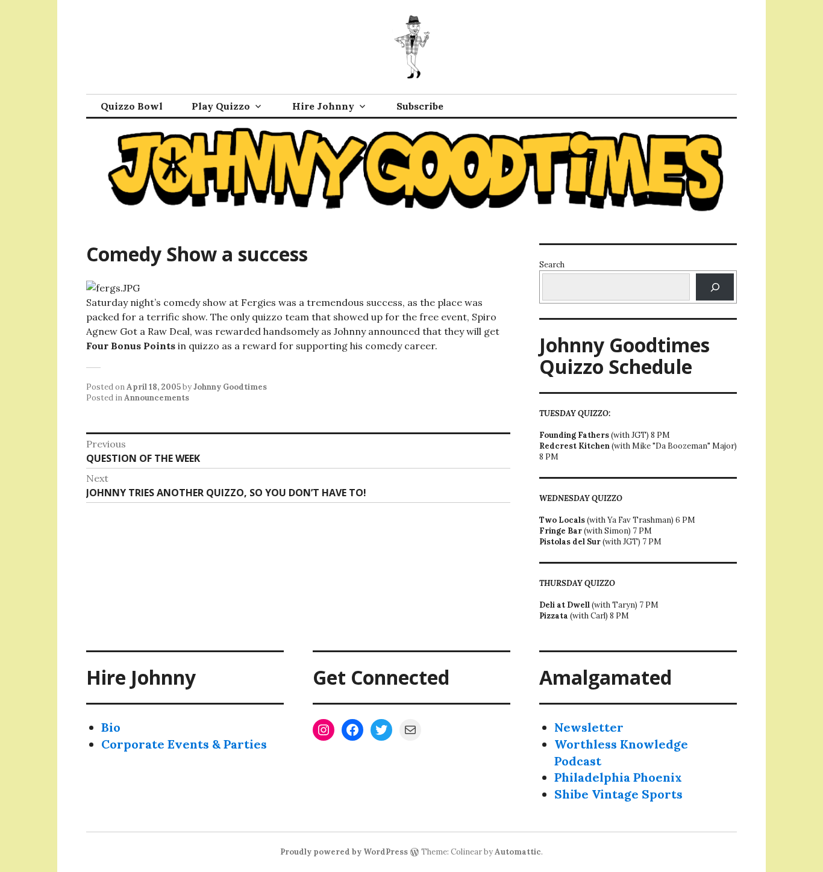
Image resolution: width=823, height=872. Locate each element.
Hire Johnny (323, 106)
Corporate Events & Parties (184, 744)
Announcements (156, 398)
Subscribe (419, 106)
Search (552, 265)
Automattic (518, 852)
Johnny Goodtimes (230, 387)
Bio (110, 727)
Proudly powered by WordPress (344, 852)
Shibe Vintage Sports (618, 794)
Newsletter (589, 727)
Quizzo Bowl (132, 106)
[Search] (715, 287)
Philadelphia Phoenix (618, 777)
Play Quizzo (221, 106)
